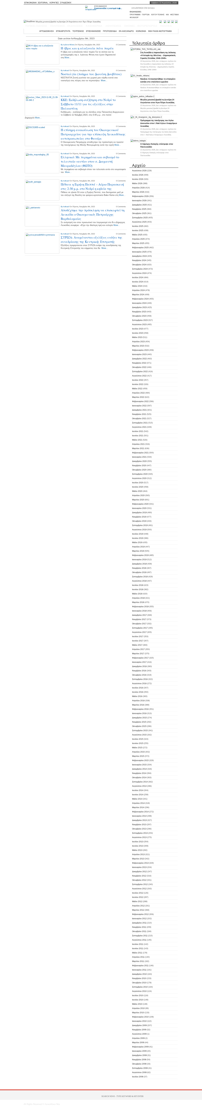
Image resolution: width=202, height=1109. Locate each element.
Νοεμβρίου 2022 (139, 363)
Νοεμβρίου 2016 (139, 671)
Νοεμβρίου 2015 (139, 722)
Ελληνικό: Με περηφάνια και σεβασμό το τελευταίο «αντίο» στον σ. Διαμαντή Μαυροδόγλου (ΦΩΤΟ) (90, 161)
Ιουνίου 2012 (137, 897)
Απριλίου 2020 (138, 495)
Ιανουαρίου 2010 (139, 1021)
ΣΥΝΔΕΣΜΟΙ (65, 3)
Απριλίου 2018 (138, 598)
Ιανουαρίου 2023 (139, 354)
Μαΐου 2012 (137, 901)
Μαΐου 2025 (137, 235)
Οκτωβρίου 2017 (139, 624)
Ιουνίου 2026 (137, 179)
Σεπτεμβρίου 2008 (140, 1068)
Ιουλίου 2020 (137, 483)
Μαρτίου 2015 (138, 756)
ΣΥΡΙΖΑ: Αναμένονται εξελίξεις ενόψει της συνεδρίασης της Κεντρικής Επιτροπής (91, 239)
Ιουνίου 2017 (137, 641)
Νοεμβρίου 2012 (139, 876)
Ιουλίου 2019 (137, 534)
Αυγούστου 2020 (139, 478)
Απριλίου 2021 (138, 444)
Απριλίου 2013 (138, 854)
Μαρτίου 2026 (138, 192)
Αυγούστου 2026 (139, 171)
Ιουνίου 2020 (137, 487)
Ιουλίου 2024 (137, 277)
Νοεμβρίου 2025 (139, 209)
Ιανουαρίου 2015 (139, 765)
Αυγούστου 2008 (139, 1072)
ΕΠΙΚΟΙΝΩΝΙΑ (30, 3)
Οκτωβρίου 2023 (139, 316)
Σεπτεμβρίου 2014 (140, 782)
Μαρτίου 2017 (138, 653)
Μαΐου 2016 (137, 696)
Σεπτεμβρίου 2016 (140, 679)
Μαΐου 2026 (137, 183)
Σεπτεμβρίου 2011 (140, 936)
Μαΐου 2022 (137, 389)
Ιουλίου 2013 (137, 842)
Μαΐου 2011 (137, 953)
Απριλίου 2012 (138, 906)
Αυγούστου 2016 (139, 683)
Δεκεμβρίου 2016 (139, 666)
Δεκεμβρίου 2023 (139, 307)
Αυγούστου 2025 (139, 222)
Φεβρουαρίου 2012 (140, 914)
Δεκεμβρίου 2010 (139, 974)
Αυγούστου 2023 (139, 324)
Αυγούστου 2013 (139, 837)
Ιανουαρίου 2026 (139, 200)
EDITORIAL (43, 3)
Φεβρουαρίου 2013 (140, 863)
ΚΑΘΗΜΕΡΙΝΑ (94, 26)
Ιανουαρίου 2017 (139, 662)
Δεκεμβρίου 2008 (139, 1055)
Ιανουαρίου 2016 (139, 713)
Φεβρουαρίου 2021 (140, 453)
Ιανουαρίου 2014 (139, 816)
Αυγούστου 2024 (139, 273)
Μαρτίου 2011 (138, 961)
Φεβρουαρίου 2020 (140, 504)
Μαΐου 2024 (137, 286)
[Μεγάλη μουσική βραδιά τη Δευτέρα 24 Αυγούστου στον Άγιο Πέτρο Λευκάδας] (142, 96)
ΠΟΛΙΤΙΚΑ (166, 26)
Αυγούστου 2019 (139, 530)
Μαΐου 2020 (137, 491)
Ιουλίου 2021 (137, 431)
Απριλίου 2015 (138, 752)
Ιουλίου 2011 (137, 944)
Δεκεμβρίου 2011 (139, 923)
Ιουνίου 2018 (137, 589)
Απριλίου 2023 (138, 341)
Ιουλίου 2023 (137, 329)
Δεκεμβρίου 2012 (139, 871)
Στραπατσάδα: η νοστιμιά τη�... (108, 8)
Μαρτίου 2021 (138, 448)
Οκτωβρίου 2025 (139, 213)
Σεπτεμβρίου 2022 (140, 371)
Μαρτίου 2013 (138, 859)
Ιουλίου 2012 (137, 893)
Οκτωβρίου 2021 (139, 418)
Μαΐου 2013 (137, 850)
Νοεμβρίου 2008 (139, 1060)
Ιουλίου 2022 (137, 380)
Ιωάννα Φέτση (69, 45)
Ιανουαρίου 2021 (139, 457)
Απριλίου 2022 (138, 393)
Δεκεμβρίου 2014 (139, 769)
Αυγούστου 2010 (139, 991)
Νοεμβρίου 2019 (139, 517)
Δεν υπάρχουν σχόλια (158, 87)
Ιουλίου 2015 (137, 739)
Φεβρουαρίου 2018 (140, 606)
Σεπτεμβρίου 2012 (140, 884)
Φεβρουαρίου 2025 (140, 247)
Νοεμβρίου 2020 (139, 465)
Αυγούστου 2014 (139, 786)
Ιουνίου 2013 (137, 846)
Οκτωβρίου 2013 (139, 829)
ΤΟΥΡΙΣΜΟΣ (78, 31)
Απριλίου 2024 (138, 290)
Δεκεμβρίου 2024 (139, 256)
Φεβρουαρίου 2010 (140, 1017)
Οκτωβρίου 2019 (139, 521)
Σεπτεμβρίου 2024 (140, 269)
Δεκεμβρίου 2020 (139, 461)
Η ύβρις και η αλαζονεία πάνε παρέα (87, 48)
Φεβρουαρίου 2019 (140, 555)
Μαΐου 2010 (137, 1004)
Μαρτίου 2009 (138, 1042)
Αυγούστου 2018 (139, 581)
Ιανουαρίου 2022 (139, 406)
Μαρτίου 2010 (138, 1012)
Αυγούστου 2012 (139, 889)
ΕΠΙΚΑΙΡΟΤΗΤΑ (63, 31)
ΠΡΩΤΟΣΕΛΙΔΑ (110, 31)
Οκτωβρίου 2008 (139, 1064)
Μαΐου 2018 (137, 594)
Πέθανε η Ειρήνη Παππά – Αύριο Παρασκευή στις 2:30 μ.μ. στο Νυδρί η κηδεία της (92, 186)
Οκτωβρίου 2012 (139, 880)
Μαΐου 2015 (137, 748)
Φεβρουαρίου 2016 (140, 709)
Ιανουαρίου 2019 (139, 559)
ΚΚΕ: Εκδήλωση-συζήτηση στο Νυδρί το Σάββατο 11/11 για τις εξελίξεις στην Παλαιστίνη (88, 104)
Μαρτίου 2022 (138, 397)
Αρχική (33, 31)
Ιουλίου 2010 (137, 995)
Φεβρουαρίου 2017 (140, 658)
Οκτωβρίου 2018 (139, 572)
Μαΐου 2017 (137, 645)
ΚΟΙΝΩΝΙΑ (141, 31)
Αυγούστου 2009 (139, 1034)
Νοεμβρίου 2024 (139, 260)
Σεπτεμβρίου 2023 (140, 320)
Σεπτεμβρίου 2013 (140, 833)
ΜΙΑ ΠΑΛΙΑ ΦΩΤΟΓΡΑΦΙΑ (160, 31)
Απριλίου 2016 (138, 700)
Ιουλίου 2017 (137, 636)
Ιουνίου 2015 (137, 743)
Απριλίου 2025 (138, 239)
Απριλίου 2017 (138, 649)
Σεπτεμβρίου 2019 (140, 525)
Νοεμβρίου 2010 (139, 978)
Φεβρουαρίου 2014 (140, 812)
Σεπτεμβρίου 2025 (140, 218)
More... (68, 57)
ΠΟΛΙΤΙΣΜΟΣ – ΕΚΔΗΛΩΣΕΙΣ (66, 26)
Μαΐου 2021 (137, 440)
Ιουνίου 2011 (137, 948)
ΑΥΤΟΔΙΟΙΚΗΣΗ (46, 31)
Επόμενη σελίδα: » (110, 259)
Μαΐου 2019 (137, 542)
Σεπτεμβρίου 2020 (140, 474)
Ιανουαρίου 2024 (139, 303)
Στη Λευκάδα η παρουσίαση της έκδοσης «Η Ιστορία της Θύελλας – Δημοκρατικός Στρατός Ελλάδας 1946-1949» (158, 55)
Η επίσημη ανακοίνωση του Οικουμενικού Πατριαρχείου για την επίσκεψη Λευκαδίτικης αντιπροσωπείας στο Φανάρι (93, 134)
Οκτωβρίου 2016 (139, 675)
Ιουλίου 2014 (137, 790)
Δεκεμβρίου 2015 (139, 718)
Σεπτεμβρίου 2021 (140, 423)
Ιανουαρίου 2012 (139, 918)
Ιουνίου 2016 (137, 692)
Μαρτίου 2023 (138, 346)
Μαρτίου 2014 (138, 807)
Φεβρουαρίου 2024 (140, 299)
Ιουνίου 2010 (137, 1000)
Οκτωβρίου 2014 (139, 777)
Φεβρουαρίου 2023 (140, 350)
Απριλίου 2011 (138, 957)
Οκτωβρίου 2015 (139, 726)
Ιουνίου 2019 (137, 538)
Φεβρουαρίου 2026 (140, 196)
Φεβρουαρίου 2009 (140, 1047)
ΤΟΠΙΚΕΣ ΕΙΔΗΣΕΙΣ (36, 26)
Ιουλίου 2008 (137, 1077)
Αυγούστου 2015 (139, 735)
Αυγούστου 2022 (139, 376)
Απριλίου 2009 (138, 1038)
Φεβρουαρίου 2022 (140, 401)
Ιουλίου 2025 (137, 226)
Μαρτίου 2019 (138, 551)
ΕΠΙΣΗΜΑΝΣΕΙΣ (100, 6)
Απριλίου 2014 (138, 803)
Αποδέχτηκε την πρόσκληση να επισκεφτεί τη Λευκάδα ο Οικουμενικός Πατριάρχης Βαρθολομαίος (93, 214)
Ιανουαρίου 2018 (139, 611)
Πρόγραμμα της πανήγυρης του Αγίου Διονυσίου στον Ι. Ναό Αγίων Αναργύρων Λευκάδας (73, 21)
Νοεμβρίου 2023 (139, 312)
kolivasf (66, 70)
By (62, 45)
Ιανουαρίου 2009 (139, 1051)
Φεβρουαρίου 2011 (140, 965)
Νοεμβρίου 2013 (139, 824)
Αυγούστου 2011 (139, 940)
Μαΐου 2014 (137, 799)
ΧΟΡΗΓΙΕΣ (54, 3)
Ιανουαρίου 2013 (139, 867)
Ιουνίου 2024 (137, 282)
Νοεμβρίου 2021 (139, 414)
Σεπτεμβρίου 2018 (140, 577)
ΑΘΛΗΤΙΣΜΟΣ (113, 26)
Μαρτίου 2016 (138, 705)
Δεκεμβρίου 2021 (139, 410)
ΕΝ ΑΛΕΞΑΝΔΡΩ (126, 31)
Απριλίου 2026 (138, 188)
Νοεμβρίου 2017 (139, 619)
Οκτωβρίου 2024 (139, 265)
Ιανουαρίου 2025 (139, 252)
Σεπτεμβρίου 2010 (140, 987)
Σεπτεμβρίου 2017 (140, 628)
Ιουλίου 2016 (137, 688)
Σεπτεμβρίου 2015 (140, 730)
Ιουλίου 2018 (137, 585)
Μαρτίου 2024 (138, 294)
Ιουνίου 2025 (137, 230)
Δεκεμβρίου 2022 (139, 359)
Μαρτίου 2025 (138, 243)
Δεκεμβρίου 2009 (139, 1025)
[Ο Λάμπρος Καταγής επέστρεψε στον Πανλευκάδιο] (138, 141)
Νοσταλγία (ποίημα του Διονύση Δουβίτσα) (91, 74)
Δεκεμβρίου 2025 (139, 205)
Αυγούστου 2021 (139, 427)
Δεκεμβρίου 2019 (139, 512)
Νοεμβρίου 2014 (139, 773)
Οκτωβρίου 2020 (139, 470)
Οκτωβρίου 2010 (139, 983)
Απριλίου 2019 (138, 547)
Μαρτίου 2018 (138, 602)
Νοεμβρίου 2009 (139, 1030)
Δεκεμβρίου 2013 (139, 820)
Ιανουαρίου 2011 (139, 970)
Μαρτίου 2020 (138, 500)
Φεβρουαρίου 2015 (140, 760)
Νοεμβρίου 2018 (139, 568)
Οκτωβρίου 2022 (139, 367)
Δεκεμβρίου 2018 (139, 564)
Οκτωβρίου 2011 (139, 931)
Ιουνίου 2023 (137, 333)
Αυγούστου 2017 (139, 632)
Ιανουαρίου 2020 (139, 508)
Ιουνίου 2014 (137, 795)
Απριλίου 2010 (138, 1008)
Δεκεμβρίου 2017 (139, 615)
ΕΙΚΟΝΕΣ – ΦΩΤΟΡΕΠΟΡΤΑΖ (140, 26)
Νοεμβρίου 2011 (139, 927)
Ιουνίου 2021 (137, 436)
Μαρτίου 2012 (138, 910)
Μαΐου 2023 (137, 337)
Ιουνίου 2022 (137, 384)
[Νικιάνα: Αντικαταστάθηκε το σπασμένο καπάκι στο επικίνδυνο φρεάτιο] (140, 76)
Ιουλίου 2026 (137, 175)
